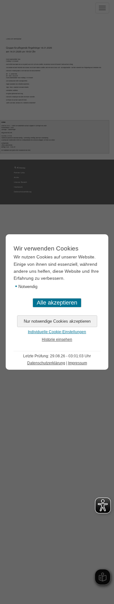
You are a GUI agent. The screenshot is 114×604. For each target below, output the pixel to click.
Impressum (77, 363)
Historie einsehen (57, 339)
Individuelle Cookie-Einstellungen (57, 332)
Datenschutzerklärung (46, 363)
